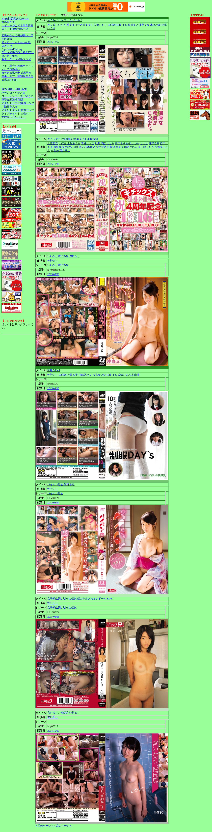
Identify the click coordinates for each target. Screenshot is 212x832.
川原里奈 (56, 146)
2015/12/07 (53, 41)
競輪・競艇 (14, 89)
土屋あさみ (73, 143)
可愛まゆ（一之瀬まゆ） (78, 24)
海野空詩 (101, 146)
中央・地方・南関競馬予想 (17, 76)
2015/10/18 (53, 164)
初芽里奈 (78, 146)
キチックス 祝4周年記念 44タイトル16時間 (72, 139)
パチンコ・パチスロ (13, 92)
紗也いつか (132, 143)
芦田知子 (72, 374)
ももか (55, 150)
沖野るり (144, 24)
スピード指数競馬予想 (14, 29)
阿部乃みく (85, 374)
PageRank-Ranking (11, 49)
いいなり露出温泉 (58, 265)
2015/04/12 (53, 388)
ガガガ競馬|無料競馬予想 (16, 72)
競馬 (4, 89)
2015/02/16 (53, 502)
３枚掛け (6, 45)
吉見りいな (99, 374)
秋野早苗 (100, 143)
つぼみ (63, 143)
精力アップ (27, 110)
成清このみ (124, 374)
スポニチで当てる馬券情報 (17, 25)
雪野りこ (64, 150)
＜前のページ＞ (44, 825)
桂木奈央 (89, 146)
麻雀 (24, 89)
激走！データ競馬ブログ (16, 59)
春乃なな (67, 146)
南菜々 (120, 146)
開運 (20, 99)
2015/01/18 (53, 616)
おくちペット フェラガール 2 (64, 20)
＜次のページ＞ (62, 825)
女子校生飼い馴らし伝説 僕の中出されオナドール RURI (80, 598)
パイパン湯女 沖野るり (61, 484)
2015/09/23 (53, 274)
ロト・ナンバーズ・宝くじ (17, 96)
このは (144, 143)
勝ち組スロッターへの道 (16, 42)
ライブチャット (10, 113)
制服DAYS (53, 370)
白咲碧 (112, 24)
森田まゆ (120, 143)
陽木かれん (130, 146)
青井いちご (87, 143)
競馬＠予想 (8, 22)
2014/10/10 (53, 730)
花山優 (135, 374)
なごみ (110, 143)
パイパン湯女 (55, 493)
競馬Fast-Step (9, 79)
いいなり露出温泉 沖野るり (63, 256)
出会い (25, 113)
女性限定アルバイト (13, 117)
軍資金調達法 (9, 99)
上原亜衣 (52, 143)
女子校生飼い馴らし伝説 (62, 607)
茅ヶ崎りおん (55, 24)
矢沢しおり (100, 24)
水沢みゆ (155, 24)
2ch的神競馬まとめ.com (15, 18)
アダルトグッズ (10, 110)
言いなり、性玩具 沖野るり (63, 712)
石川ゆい (133, 24)
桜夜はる (121, 24)
